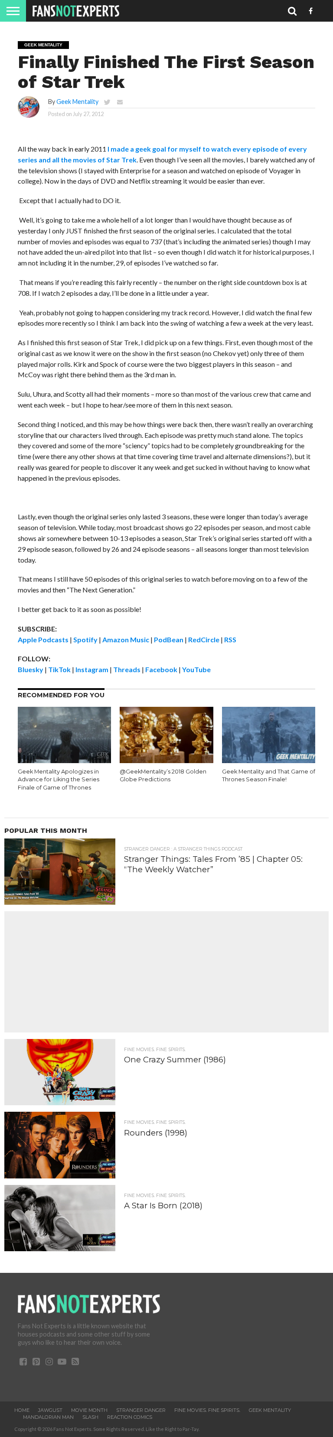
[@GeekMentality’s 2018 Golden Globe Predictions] (166, 760)
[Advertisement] (166, 971)
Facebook (161, 669)
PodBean (168, 639)
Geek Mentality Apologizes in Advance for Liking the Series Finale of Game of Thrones (58, 779)
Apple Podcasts (43, 639)
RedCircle (203, 639)
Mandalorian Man (48, 1417)
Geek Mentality (77, 101)
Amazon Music (125, 639)
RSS (230, 639)
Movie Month (89, 1410)
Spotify (85, 639)
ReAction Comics (129, 1417)
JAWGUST (50, 1410)
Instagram (91, 669)
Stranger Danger (141, 1410)
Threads (126, 669)
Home (21, 1410)
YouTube (196, 669)
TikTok (59, 669)
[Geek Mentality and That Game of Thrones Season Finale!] (268, 760)
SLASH (90, 1417)
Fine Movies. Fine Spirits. (207, 1410)
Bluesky (30, 669)
